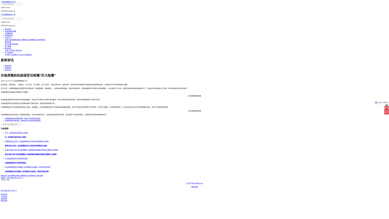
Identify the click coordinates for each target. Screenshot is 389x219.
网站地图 (194, 187)
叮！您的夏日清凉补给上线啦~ (16, 137)
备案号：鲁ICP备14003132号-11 (12, 178)
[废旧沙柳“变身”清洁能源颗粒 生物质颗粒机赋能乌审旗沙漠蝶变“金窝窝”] (31, 150)
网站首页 (8, 29)
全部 (6, 40)
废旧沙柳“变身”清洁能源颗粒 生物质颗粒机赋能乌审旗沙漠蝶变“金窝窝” (31, 154)
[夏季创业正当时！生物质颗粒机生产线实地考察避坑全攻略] (27, 141)
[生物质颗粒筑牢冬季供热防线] (16, 158)
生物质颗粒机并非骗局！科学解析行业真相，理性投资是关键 (27, 171)
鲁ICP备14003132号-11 (9, 190)
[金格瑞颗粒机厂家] (194, 2)
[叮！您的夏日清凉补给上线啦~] (16, 133)
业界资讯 (8, 70)
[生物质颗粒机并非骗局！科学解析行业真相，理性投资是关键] (27, 167)
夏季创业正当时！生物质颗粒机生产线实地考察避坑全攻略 (26, 146)
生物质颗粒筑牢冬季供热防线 (15, 163)
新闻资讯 (8, 68)
